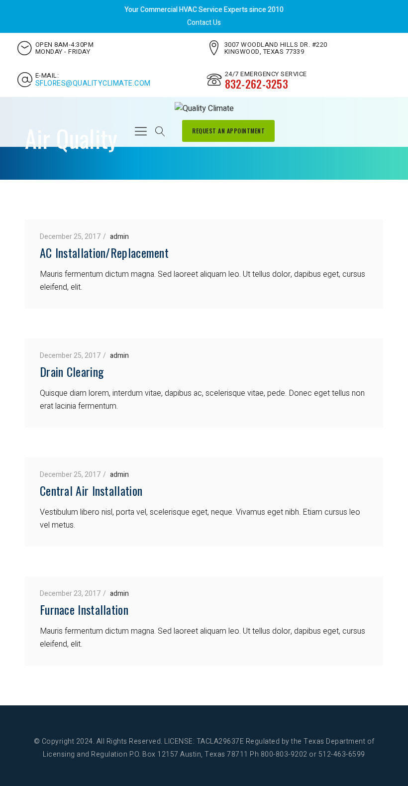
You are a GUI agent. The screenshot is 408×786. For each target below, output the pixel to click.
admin (119, 236)
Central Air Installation (91, 490)
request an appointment (228, 130)
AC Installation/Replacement (104, 252)
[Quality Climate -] (204, 108)
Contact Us (204, 22)
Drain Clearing (71, 371)
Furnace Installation (84, 609)
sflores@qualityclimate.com (93, 83)
